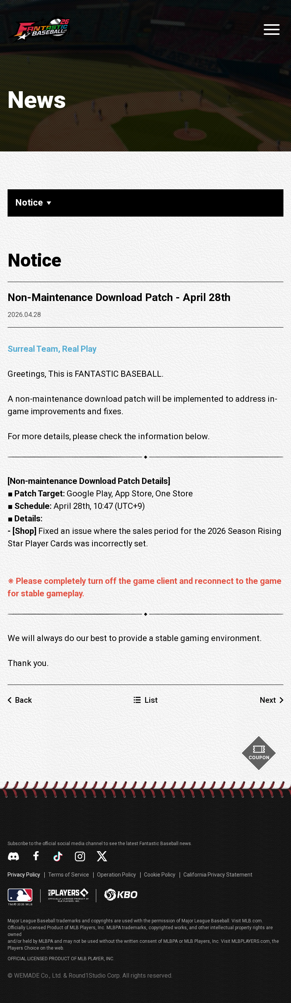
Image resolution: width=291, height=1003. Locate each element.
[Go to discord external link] (13, 856)
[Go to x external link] (102, 856)
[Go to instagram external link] (80, 856)
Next (268, 700)
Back (23, 700)
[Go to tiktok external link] (58, 856)
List (151, 700)
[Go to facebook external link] (36, 856)
